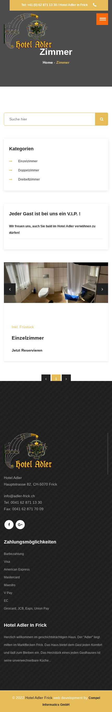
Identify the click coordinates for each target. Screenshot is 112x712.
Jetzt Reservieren (27, 350)
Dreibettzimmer (29, 179)
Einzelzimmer (28, 161)
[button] (102, 19)
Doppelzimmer (28, 170)
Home (48, 62)
